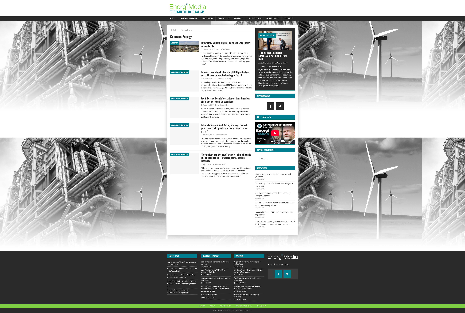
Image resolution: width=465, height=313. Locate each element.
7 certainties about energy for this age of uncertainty (246, 295)
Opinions (239, 256)
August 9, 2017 (208, 105)
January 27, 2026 (241, 299)
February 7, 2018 (209, 49)
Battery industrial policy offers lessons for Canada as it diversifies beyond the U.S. (181, 283)
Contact (201, 306)
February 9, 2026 (241, 291)
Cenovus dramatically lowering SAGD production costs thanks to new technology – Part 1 (225, 73)
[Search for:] (275, 159)
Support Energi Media (244, 306)
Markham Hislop (224, 49)
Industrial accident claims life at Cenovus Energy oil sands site (225, 44)
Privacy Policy (225, 306)
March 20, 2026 (240, 283)
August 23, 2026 (207, 266)
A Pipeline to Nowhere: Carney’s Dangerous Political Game (247, 263)
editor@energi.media (280, 264)
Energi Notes (207, 19)
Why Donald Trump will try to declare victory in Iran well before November (248, 271)
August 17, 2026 (207, 275)
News (172, 19)
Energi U (237, 19)
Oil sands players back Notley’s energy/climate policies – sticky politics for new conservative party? (224, 128)
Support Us (288, 19)
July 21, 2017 (207, 164)
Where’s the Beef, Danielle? (209, 294)
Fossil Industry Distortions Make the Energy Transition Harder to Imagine (247, 287)
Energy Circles (272, 19)
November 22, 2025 (208, 291)
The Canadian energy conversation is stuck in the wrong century (216, 279)
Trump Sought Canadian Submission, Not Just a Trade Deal (272, 56)
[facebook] (270, 106)
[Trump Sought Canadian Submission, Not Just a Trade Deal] (275, 40)
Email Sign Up (262, 306)
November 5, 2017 (209, 78)
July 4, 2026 (239, 266)
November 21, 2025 (208, 297)
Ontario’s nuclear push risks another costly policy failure (247, 279)
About (212, 306)
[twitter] (280, 106)
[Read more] (217, 90)
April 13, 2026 (206, 283)
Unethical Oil (223, 19)
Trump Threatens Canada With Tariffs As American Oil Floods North (213, 271)
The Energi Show (254, 19)
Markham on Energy (188, 19)
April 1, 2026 (240, 275)
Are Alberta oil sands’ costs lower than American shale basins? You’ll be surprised (225, 100)
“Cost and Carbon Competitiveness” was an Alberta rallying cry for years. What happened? (215, 287)
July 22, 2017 (207, 135)
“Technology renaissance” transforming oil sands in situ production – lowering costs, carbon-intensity (226, 158)
